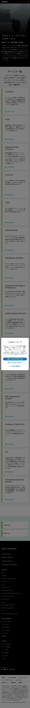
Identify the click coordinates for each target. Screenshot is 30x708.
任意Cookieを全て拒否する (15, 362)
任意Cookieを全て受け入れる (15, 359)
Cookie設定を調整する (15, 366)
